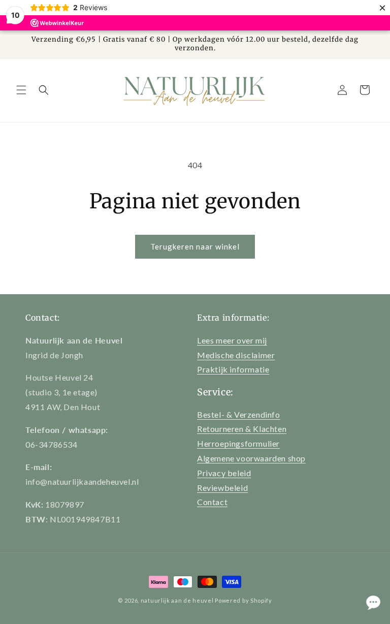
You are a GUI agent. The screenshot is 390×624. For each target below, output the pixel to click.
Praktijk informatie (233, 369)
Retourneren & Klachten (241, 428)
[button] (21, 90)
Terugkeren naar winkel (195, 246)
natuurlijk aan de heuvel (177, 600)
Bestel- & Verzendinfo (238, 414)
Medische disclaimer (236, 355)
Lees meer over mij (232, 340)
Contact (212, 502)
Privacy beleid (224, 473)
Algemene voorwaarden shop (251, 458)
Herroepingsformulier (238, 443)
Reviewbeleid (222, 487)
